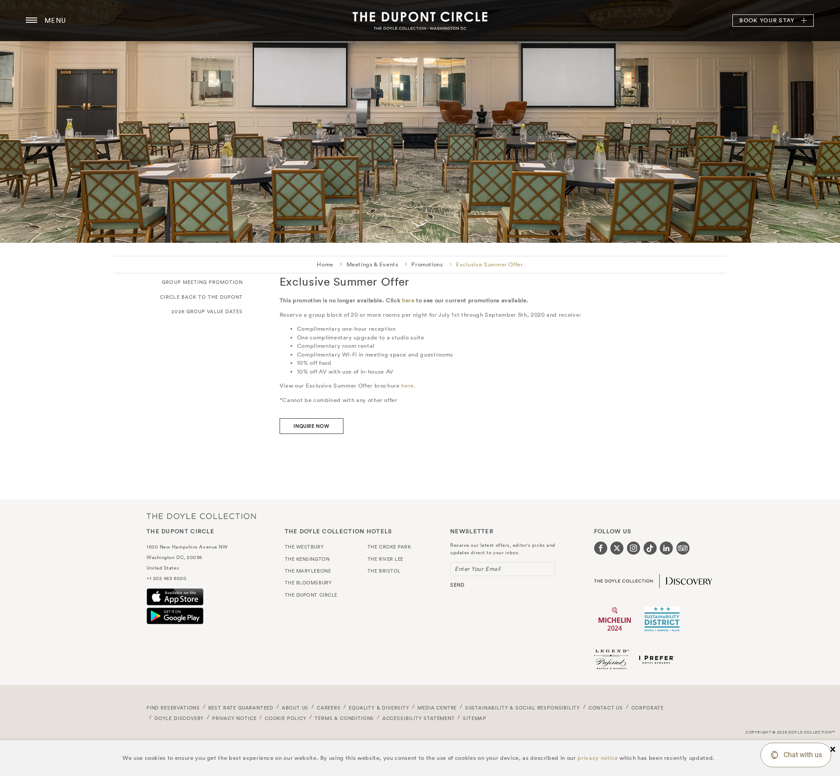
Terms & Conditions (344, 718)
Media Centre (437, 707)
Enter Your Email (477, 569)
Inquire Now (311, 426)
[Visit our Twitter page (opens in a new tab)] (616, 548)
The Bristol (384, 570)
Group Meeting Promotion (202, 282)
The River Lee (385, 559)
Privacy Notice (234, 718)
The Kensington (307, 559)
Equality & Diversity (379, 707)
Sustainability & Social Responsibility (522, 707)
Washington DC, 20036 (174, 557)
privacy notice (598, 758)
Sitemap (474, 718)
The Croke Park (389, 546)
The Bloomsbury (308, 582)
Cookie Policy (286, 718)
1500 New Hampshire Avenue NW (187, 546)
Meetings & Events (372, 264)
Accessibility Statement (418, 718)
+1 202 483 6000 (166, 578)
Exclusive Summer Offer (489, 264)
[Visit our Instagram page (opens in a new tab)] (633, 548)
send (457, 584)
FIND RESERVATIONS (173, 707)
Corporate (647, 707)
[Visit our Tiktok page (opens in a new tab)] (650, 548)
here (408, 300)
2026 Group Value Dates (207, 311)
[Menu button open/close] (31, 20)
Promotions (427, 264)
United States (163, 567)
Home (325, 264)
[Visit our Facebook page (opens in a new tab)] (600, 548)
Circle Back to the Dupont (201, 297)
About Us (295, 707)
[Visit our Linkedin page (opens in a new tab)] (666, 548)
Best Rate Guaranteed (241, 707)
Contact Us (605, 707)
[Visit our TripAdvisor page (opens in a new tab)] (683, 548)
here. (408, 385)
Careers (329, 707)
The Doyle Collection (201, 515)
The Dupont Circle (420, 20)
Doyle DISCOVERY (179, 718)
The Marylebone (308, 570)
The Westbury (304, 546)
